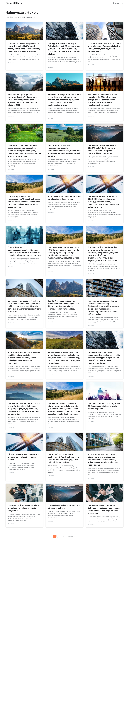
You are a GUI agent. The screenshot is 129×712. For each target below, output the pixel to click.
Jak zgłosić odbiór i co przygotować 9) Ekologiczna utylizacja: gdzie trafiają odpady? (104, 406)
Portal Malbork (14, 3)
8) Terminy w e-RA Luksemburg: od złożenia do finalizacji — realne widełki (24, 457)
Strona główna (118, 3)
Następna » (71, 536)
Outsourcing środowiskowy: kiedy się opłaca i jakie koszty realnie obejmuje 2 (23, 508)
